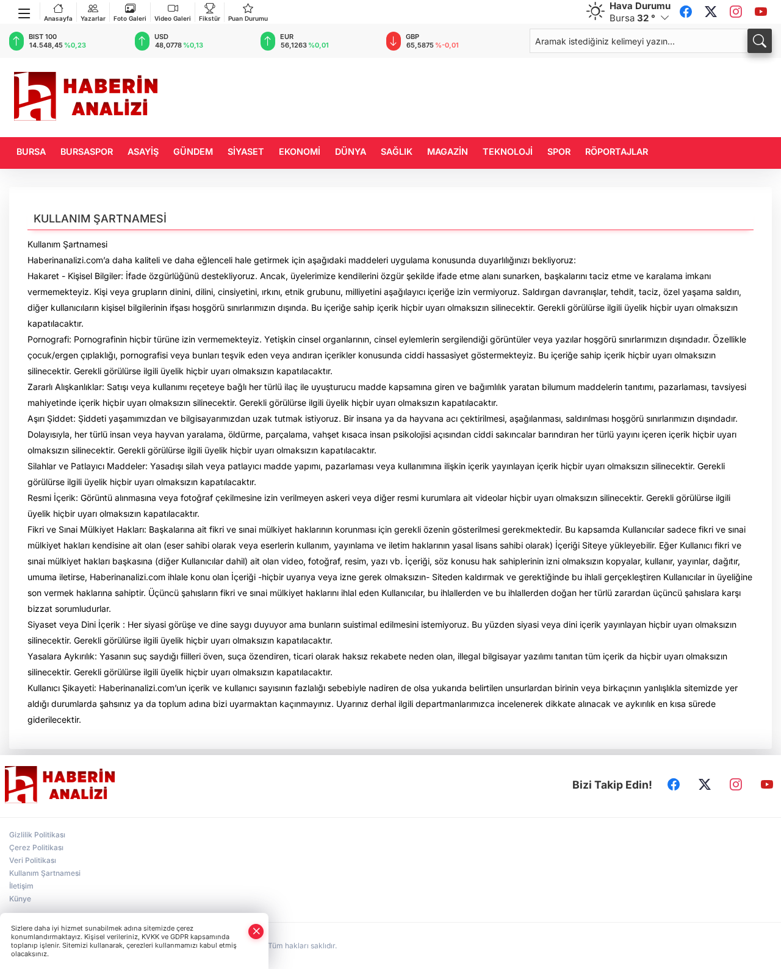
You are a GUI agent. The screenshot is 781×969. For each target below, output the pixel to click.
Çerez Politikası (36, 847)
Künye (20, 898)
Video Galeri (172, 18)
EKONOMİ (299, 151)
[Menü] (24, 11)
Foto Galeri (129, 18)
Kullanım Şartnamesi (45, 873)
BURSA (31, 151)
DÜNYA (350, 151)
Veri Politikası (32, 860)
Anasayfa (58, 18)
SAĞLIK (396, 151)
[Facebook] (686, 12)
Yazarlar (93, 18)
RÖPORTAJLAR (616, 151)
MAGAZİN (447, 151)
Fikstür (209, 18)
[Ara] (759, 41)
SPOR (558, 151)
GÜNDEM (193, 151)
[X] (711, 12)
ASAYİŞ (143, 151)
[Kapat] (256, 931)
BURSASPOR (86, 151)
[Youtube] (761, 12)
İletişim (21, 885)
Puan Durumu (248, 18)
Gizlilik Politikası (37, 834)
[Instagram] (736, 12)
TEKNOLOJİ (508, 151)
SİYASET (246, 151)
